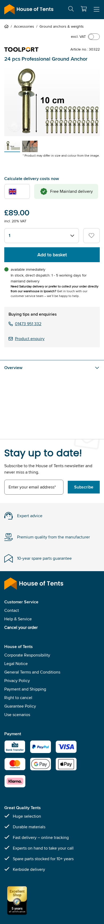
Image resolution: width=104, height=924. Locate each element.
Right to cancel (18, 698)
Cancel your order (21, 627)
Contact (11, 610)
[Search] (71, 9)
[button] (84, 8)
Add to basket (52, 254)
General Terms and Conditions (32, 672)
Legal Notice (16, 663)
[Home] (7, 26)
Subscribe (83, 487)
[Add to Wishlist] (91, 235)
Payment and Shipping (25, 689)
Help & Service (18, 619)
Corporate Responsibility (27, 655)
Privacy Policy (17, 681)
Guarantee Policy (20, 706)
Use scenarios (17, 715)
